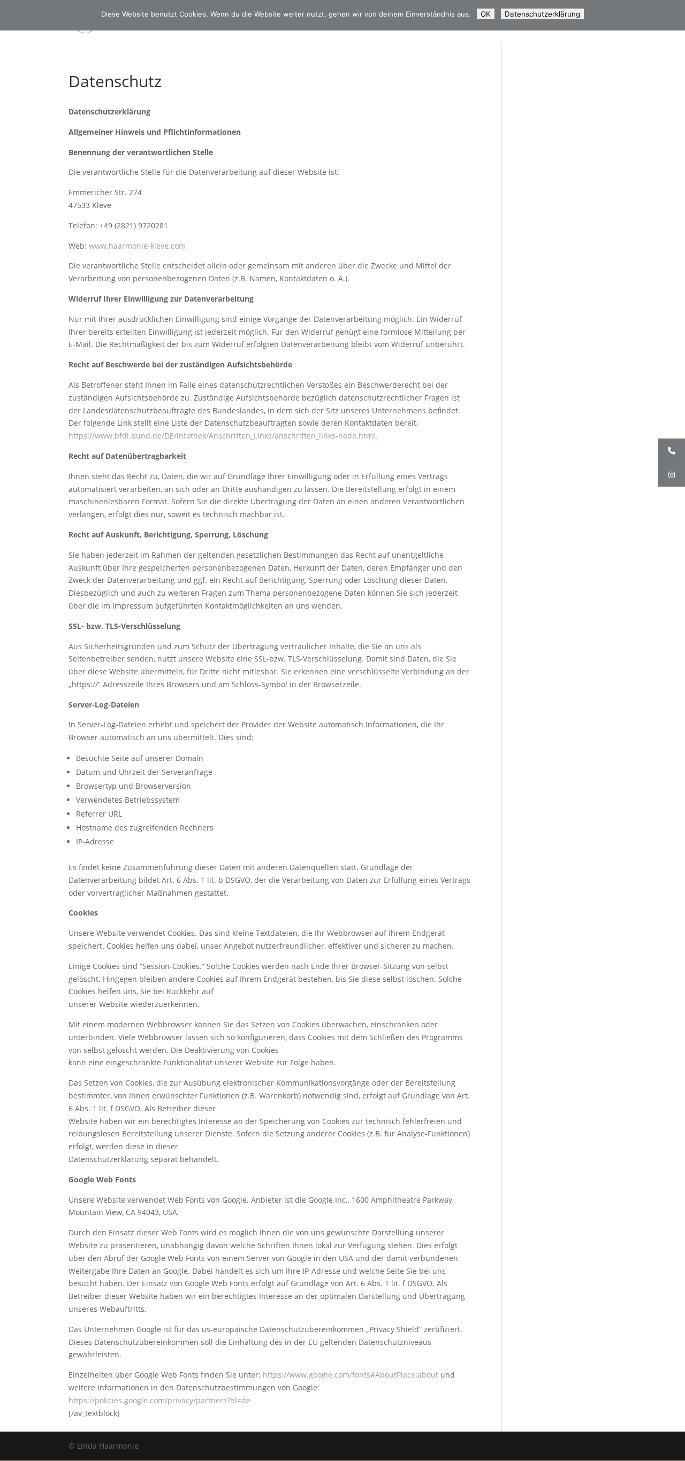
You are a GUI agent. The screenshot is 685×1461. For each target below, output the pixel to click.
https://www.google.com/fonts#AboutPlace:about (350, 1375)
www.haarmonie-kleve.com (137, 246)
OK (486, 14)
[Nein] (671, 15)
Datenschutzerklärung (542, 14)
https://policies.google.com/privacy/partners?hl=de (159, 1400)
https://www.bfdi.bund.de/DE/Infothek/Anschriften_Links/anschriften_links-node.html (221, 435)
